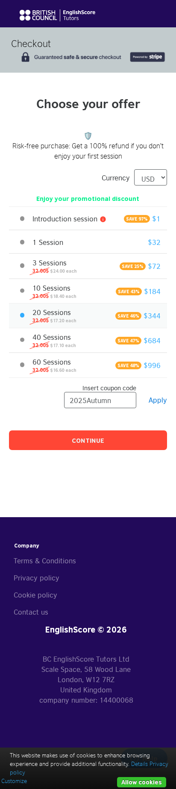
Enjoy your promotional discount (87, 198)
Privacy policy (36, 577)
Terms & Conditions (45, 560)
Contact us (31, 611)
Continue (88, 440)
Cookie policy (35, 594)
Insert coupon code (109, 387)
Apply (158, 399)
